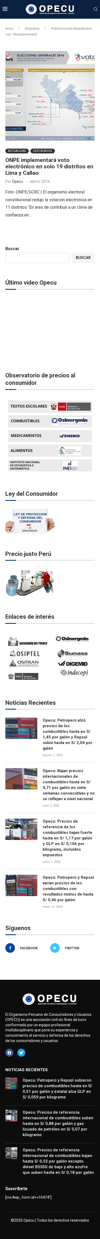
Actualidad (17, 151)
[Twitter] (21, 1053)
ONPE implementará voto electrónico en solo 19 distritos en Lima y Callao (49, 166)
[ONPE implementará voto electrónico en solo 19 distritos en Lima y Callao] (50, 96)
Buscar (12, 248)
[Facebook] (9, 1053)
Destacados (42, 151)
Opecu (17, 181)
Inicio (9, 28)
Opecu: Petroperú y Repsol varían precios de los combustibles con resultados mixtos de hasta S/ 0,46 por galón (68, 888)
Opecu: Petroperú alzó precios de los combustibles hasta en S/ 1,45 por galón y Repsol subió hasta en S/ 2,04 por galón (67, 734)
